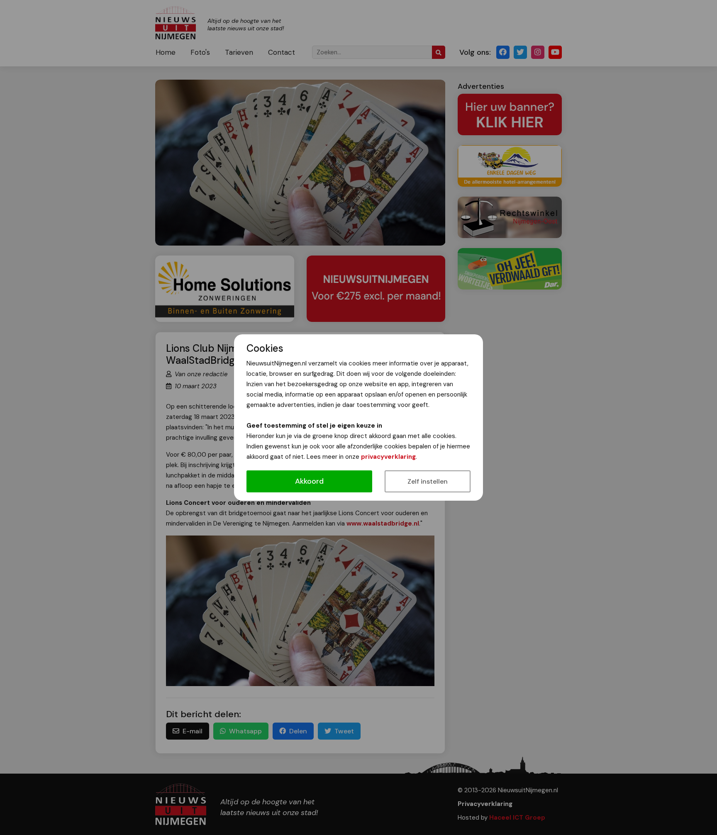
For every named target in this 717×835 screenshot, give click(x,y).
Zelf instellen (427, 481)
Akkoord (309, 481)
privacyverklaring (388, 457)
